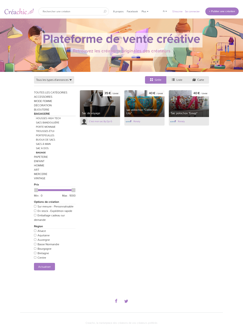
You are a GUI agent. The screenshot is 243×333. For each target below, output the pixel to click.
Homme (39, 165)
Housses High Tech (48, 118)
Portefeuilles (45, 135)
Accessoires (43, 97)
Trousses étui (45, 131)
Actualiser (44, 267)
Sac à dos (42, 148)
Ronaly (136, 121)
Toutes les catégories (50, 92)
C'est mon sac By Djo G (100, 121)
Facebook (132, 11)
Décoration (43, 105)
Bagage (41, 152)
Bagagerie (42, 114)
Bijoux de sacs (45, 139)
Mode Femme (43, 101)
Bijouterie (41, 109)
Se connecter (192, 11)
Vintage (39, 178)
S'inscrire (177, 11)
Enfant (39, 161)
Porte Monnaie (46, 127)
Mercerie (40, 174)
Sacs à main (43, 144)
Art (36, 170)
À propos (118, 11)
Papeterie (41, 157)
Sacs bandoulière (47, 122)
